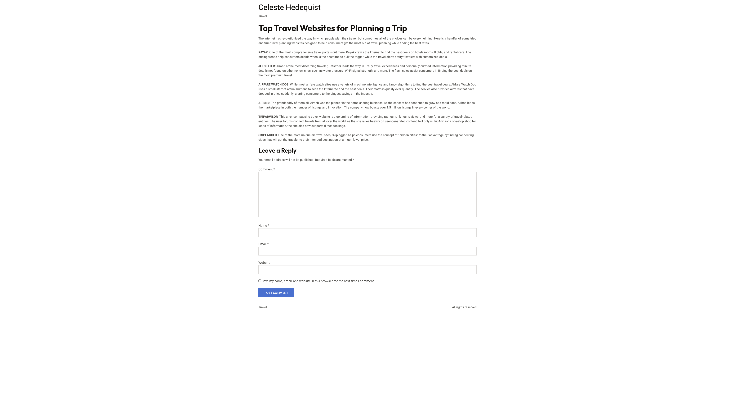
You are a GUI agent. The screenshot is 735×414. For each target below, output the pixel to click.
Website (264, 262)
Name (263, 225)
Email (263, 244)
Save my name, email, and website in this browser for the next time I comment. (318, 281)
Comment (266, 169)
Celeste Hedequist (289, 7)
